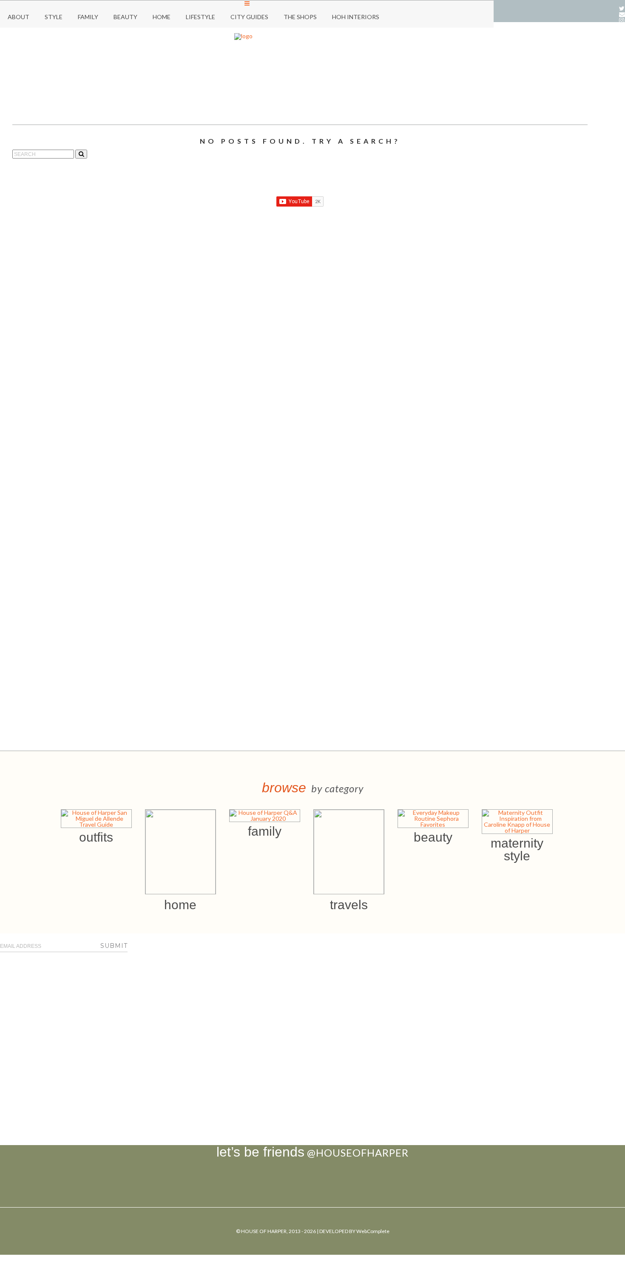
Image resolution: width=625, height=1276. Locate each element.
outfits (96, 837)
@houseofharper (358, 1152)
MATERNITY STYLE (517, 849)
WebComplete (372, 1231)
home (180, 905)
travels (349, 905)
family (264, 831)
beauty (433, 837)
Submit (114, 946)
